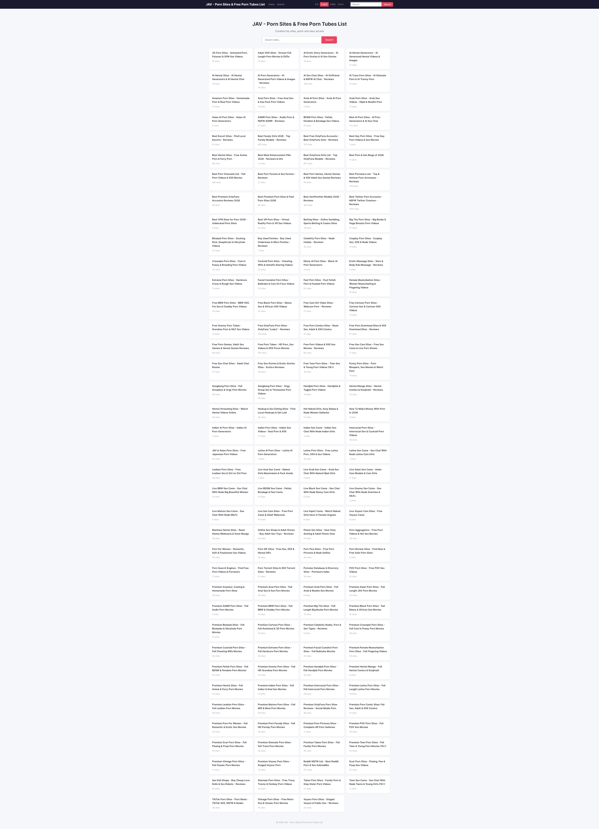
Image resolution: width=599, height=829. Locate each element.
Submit (280, 4)
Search (387, 4)
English (324, 4)
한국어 (341, 4)
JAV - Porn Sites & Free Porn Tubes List (235, 4)
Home (272, 4)
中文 (317, 4)
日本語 (333, 4)
